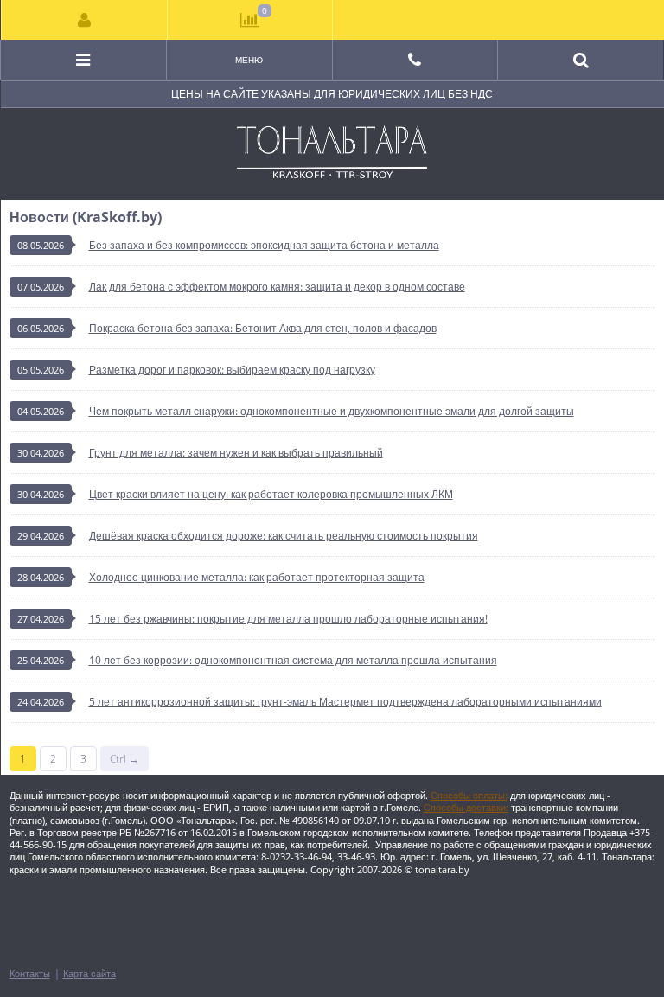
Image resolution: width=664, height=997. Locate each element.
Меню (249, 60)
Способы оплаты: (469, 795)
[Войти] (85, 20)
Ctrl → (124, 758)
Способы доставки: (466, 807)
